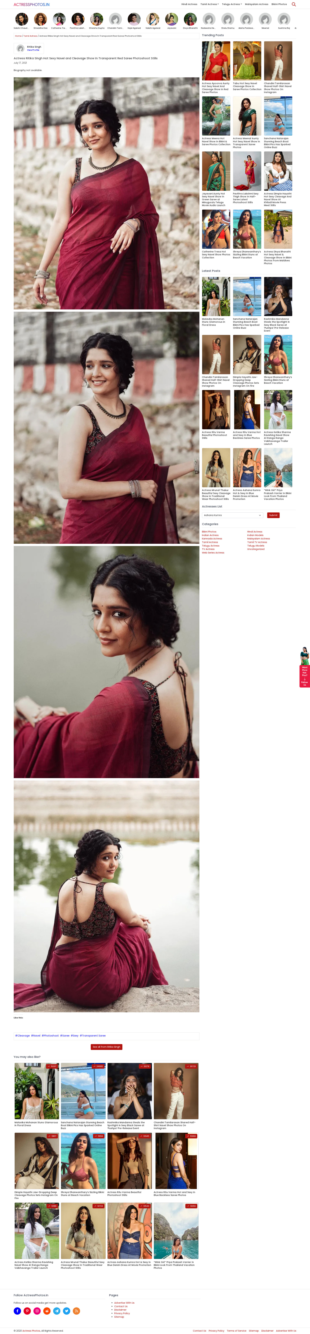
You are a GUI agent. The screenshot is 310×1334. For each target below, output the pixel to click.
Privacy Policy (122, 1313)
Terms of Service (236, 1330)
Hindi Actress (189, 4)
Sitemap (119, 1316)
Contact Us (121, 1306)
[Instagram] (37, 1311)
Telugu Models (255, 545)
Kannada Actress (212, 538)
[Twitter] (66, 1311)
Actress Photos (31, 1330)
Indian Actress (210, 535)
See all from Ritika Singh (106, 1046)
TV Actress (208, 549)
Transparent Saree (94, 1035)
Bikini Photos (279, 4)
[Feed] (76, 1311)
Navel (36, 1035)
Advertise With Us (124, 1302)
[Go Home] (31, 4)
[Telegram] (56, 1311)
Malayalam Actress (256, 4)
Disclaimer (120, 1309)
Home (18, 36)
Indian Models (255, 535)
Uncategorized (255, 549)
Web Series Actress (213, 552)
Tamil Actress (209, 4)
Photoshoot (51, 1035)
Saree (65, 1035)
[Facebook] (17, 1311)
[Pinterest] (27, 1311)
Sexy (75, 1035)
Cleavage (23, 1035)
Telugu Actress (231, 4)
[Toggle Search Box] (293, 4)
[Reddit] (47, 1311)
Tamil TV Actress (257, 542)
